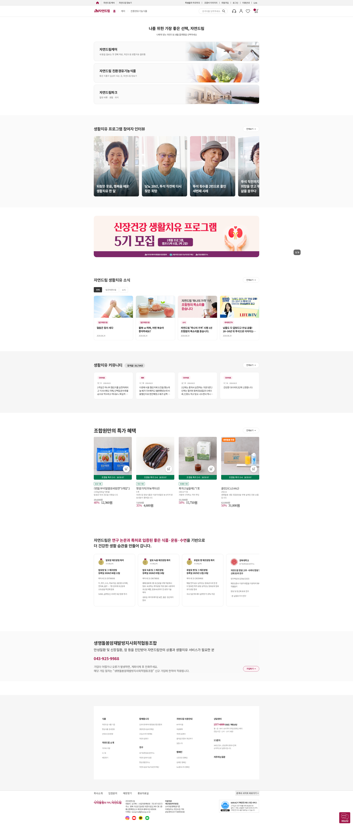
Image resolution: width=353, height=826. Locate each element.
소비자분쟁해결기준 (172, 806)
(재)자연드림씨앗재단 (146, 729)
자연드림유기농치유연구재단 (149, 767)
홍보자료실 (143, 793)
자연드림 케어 (109, 2)
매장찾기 (105, 757)
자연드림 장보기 (125, 2)
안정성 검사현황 (107, 734)
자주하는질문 (219, 757)
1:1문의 (217, 740)
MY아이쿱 (179, 724)
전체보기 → (251, 128)
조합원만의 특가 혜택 (115, 430)
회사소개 (98, 793)
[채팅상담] (345, 818)
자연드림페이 (181, 734)
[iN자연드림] (97, 2)
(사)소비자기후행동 (145, 734)
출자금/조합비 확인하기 (184, 738)
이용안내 (245, 2)
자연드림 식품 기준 (108, 724)
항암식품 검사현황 (108, 729)
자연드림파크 (143, 738)
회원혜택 (179, 729)
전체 (98, 289)
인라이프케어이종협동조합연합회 (150, 724)
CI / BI (104, 753)
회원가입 (225, 2)
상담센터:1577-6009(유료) (175, 812)
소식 (124, 289)
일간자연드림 (110, 289)
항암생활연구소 (144, 762)
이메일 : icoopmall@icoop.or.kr (137, 812)
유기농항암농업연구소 (146, 753)
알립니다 (179, 743)
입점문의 (112, 793)
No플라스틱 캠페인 (183, 767)
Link (255, 2)
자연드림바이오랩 (145, 757)
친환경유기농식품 (139, 11)
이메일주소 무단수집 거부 (174, 809)
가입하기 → (251, 668)
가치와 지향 (106, 748)
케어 (123, 11)
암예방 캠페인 (181, 762)
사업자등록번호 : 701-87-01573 (150, 803)
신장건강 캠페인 (182, 757)
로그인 (235, 2)
